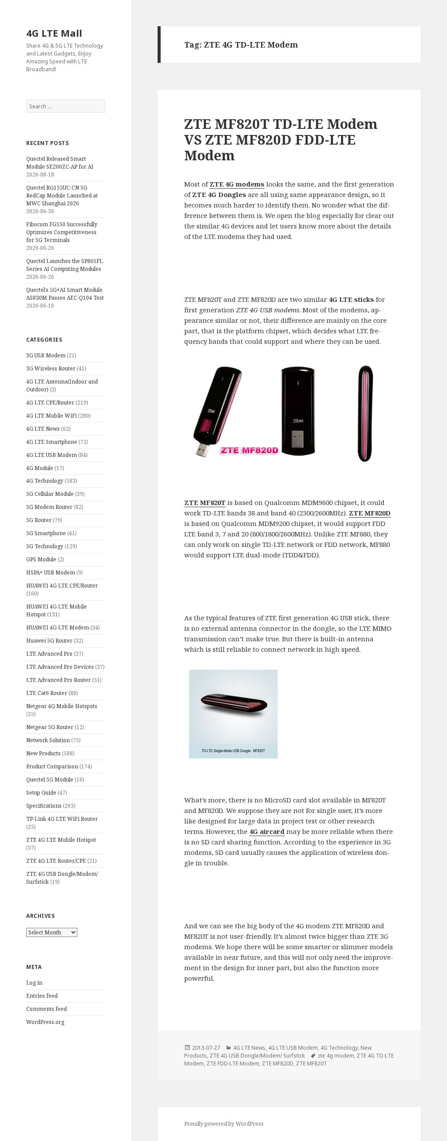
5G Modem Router (49, 507)
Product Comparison (52, 766)
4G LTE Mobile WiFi (51, 415)
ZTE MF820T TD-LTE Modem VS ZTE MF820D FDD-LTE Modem (281, 139)
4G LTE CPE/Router (50, 402)
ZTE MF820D (277, 1063)
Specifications (44, 805)
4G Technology (44, 480)
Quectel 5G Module (49, 779)
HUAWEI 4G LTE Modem (57, 627)
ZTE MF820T (311, 1063)
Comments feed (46, 1009)
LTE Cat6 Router (46, 693)
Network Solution (48, 740)
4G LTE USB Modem (51, 455)
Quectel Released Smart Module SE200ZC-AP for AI (59, 162)
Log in (34, 982)
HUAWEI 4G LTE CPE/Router (62, 585)
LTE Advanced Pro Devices (60, 667)
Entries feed (42, 995)
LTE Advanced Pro (49, 653)
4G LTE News (43, 428)
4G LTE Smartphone (51, 442)
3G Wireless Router (51, 368)
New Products (43, 753)
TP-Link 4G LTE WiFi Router (62, 819)
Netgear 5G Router (49, 727)
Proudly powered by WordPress (224, 1123)
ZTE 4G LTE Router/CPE (56, 860)
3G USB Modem (45, 355)
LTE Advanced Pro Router (58, 680)
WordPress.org (45, 1022)
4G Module (39, 468)
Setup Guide (41, 792)
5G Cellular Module (50, 494)
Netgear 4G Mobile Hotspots (61, 706)
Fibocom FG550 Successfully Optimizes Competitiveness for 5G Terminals (61, 232)
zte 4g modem (336, 1055)
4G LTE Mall (54, 32)
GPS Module (41, 559)
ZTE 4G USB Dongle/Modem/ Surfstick (257, 1055)
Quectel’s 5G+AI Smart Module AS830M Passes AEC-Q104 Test (65, 293)
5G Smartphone (46, 533)
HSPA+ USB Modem (50, 572)
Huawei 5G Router (49, 640)
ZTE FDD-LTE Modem (232, 1063)
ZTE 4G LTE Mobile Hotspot (61, 840)
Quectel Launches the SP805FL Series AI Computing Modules (64, 265)
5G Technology (44, 546)
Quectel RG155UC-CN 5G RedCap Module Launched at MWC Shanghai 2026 (62, 195)
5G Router (39, 520)
